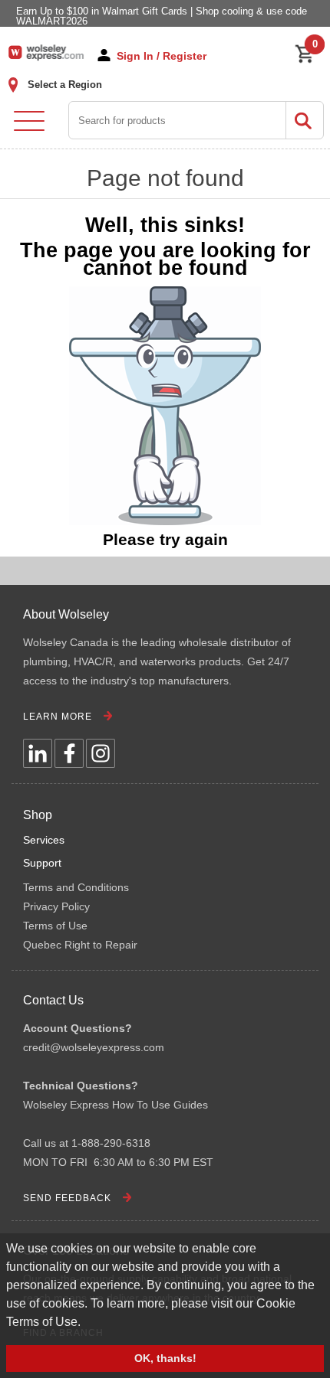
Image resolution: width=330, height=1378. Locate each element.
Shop (37, 814)
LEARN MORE (57, 716)
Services (43, 840)
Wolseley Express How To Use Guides (115, 1105)
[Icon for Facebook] (69, 753)
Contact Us (53, 1000)
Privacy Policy (56, 906)
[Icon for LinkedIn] (37, 753)
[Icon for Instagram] (100, 753)
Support (42, 863)
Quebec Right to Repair (80, 945)
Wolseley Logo (46, 52)
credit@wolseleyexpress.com (93, 1047)
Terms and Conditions (76, 887)
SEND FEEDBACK (67, 1198)
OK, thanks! (165, 1358)
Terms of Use (55, 925)
